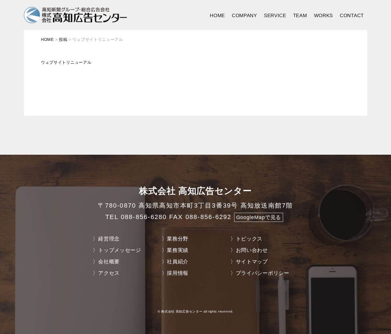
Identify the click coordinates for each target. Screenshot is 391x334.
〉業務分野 (175, 239)
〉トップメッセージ (117, 250)
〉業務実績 (175, 250)
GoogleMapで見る (258, 217)
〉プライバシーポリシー (259, 273)
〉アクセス (106, 273)
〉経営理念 (106, 239)
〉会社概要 (106, 262)
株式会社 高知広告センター (181, 311)
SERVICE (275, 15)
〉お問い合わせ (249, 250)
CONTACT (352, 15)
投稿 (63, 39)
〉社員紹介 (175, 262)
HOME (217, 15)
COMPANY (244, 15)
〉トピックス (246, 239)
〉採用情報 (175, 273)
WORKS (323, 15)
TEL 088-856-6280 (136, 216)
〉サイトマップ (249, 262)
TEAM (300, 15)
